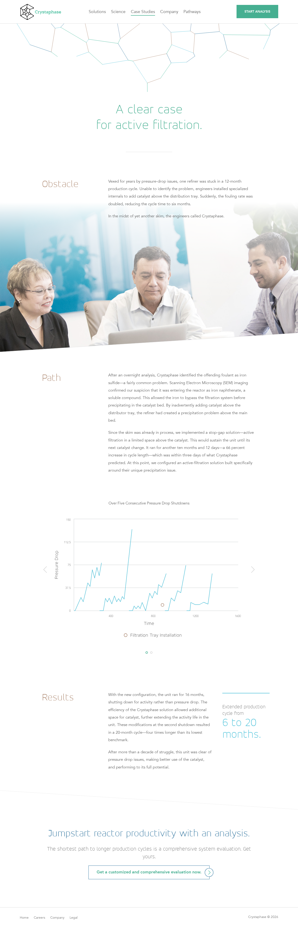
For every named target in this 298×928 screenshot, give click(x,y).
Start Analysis (257, 11)
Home (24, 918)
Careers (39, 918)
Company (57, 918)
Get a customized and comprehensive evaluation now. (149, 872)
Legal (74, 918)
